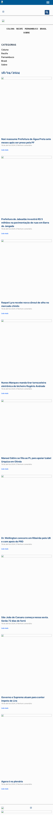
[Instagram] (3, 12)
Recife (19, 29)
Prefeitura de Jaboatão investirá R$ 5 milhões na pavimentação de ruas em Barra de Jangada (25, 222)
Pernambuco (31, 29)
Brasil (43, 29)
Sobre (26, 33)
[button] (47, 2)
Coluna (10, 29)
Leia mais (4, 150)
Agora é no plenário (12, 781)
